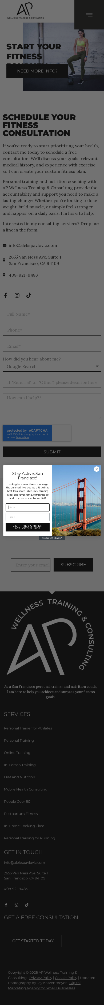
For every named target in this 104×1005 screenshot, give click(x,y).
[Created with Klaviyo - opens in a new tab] (52, 538)
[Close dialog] (96, 469)
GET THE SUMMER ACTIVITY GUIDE (27, 527)
